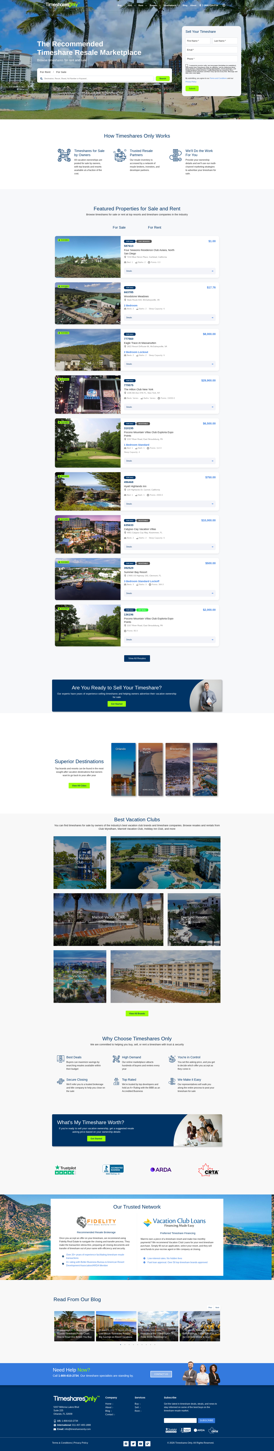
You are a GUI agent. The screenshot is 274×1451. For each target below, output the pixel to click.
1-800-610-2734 (70, 1421)
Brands (153, 5)
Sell (130, 5)
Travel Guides (155, 1330)
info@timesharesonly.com (78, 1429)
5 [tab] (137, 1344)
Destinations (170, 5)
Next (217, 1308)
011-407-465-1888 (81, 1425)
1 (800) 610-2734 (210, 5)
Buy (120, 5)
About (193, 5)
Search (162, 78)
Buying (86, 1330)
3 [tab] (129, 1344)
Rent (140, 5)
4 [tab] (133, 1344)
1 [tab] (120, 1344)
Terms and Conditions (218, 78)
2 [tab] (124, 1344)
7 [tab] (146, 1344)
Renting (128, 1330)
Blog (185, 5)
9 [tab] (154, 1344)
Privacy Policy (191, 82)
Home (108, 1404)
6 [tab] (142, 1344)
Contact (109, 1414)
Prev (210, 1308)
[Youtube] (140, 1443)
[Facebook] (126, 1443)
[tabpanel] (74, 1326)
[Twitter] (133, 1443)
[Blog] (147, 1443)
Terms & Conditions (62, 1443)
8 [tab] (150, 1344)
